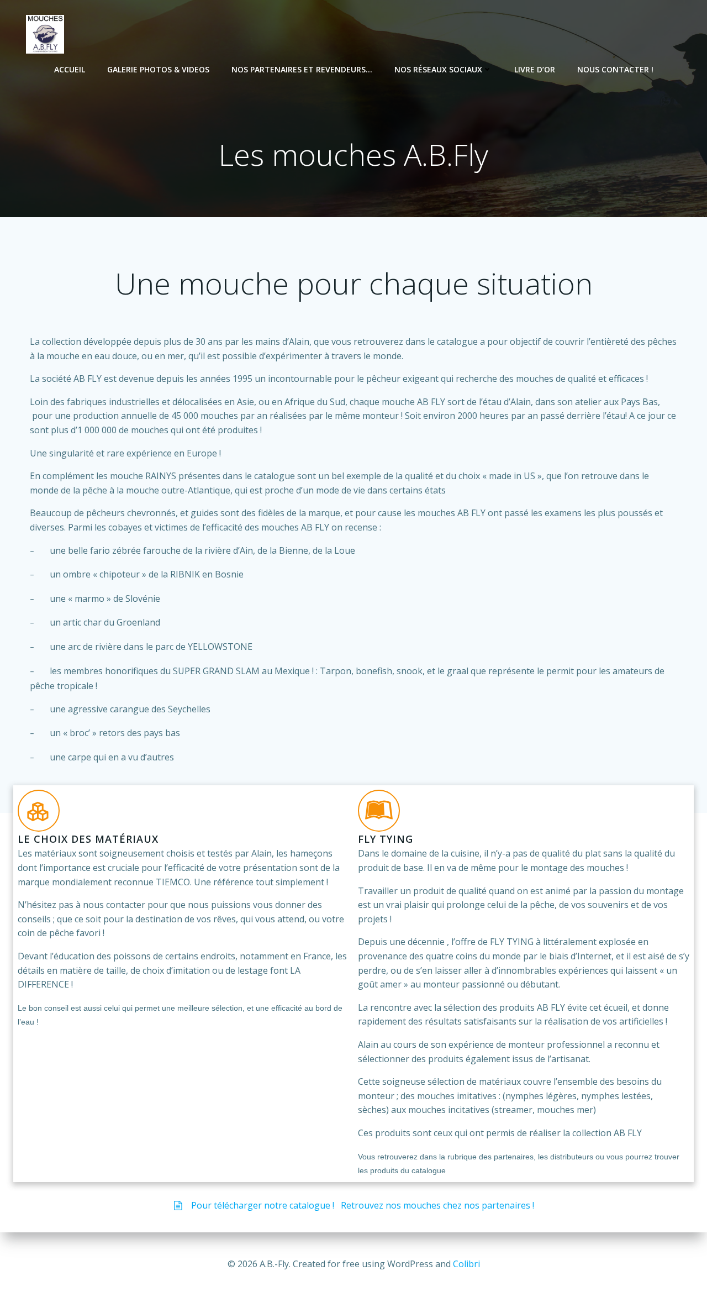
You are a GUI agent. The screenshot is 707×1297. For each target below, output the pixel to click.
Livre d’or (534, 69)
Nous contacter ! (615, 69)
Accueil (69, 69)
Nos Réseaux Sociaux (438, 69)
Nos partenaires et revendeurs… (301, 69)
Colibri (466, 1264)
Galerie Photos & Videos (158, 69)
